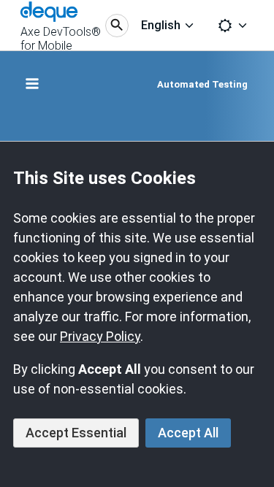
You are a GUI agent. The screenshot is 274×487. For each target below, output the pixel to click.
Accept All (188, 432)
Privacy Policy (100, 336)
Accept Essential (76, 432)
